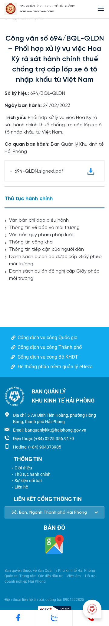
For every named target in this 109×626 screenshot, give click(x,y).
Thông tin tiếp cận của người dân (46, 249)
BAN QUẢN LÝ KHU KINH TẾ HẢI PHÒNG (47, 6)
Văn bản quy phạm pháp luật (41, 234)
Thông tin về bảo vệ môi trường (44, 227)
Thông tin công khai (31, 242)
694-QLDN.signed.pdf (39, 171)
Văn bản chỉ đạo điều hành (39, 220)
